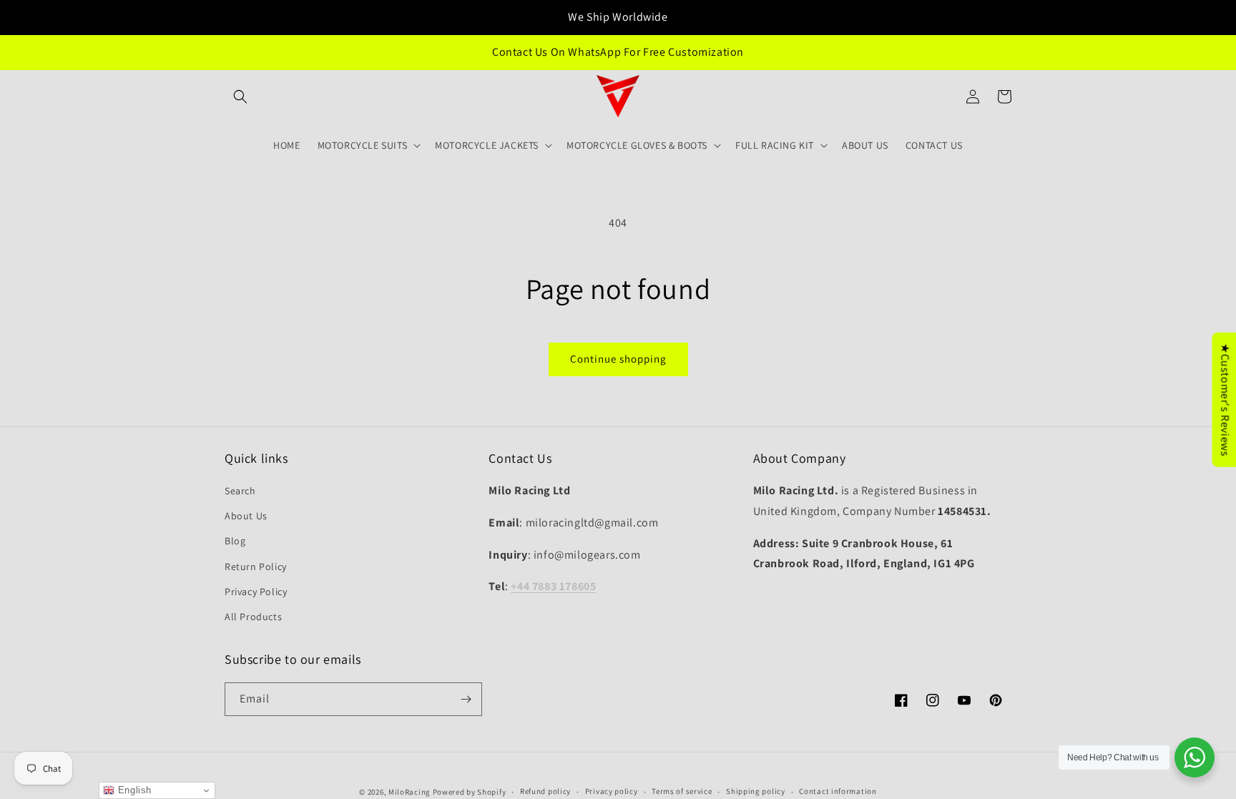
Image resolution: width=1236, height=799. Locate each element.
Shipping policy (755, 791)
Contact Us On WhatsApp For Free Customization (618, 51)
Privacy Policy (256, 591)
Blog (235, 540)
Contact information (837, 791)
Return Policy (256, 566)
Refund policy (545, 791)
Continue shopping (618, 359)
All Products (253, 616)
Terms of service (682, 791)
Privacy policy (611, 791)
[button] (240, 96)
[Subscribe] (465, 699)
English (133, 790)
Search (240, 490)
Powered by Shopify (469, 792)
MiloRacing (409, 792)
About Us (246, 515)
